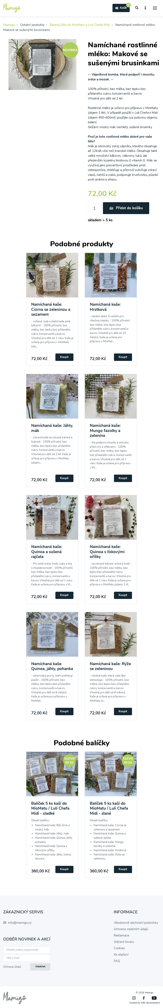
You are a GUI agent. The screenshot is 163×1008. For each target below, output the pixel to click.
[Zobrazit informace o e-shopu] (145, 8)
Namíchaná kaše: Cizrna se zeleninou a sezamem (50, 309)
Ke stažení (121, 954)
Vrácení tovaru (124, 942)
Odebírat (40, 966)
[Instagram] (134, 998)
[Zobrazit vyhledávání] (137, 8)
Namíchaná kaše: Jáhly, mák (52, 428)
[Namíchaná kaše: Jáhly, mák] (52, 398)
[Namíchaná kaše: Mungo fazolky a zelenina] (111, 398)
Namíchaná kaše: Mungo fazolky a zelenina (105, 430)
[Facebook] (143, 998)
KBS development (150, 1002)
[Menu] (155, 8)
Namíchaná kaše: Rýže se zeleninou (110, 666)
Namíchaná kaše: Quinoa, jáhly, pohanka (52, 666)
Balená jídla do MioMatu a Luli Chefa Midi (80, 25)
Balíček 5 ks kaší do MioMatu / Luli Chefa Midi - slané (109, 808)
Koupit (64, 357)
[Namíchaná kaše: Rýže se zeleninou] (111, 637)
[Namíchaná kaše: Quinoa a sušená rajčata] (52, 520)
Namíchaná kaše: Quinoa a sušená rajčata (46, 551)
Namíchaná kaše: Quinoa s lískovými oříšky (107, 551)
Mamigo (9, 25)
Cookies (119, 948)
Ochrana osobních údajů (131, 929)
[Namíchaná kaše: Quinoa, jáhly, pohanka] (52, 637)
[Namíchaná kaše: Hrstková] (111, 277)
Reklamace (121, 935)
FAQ (117, 961)
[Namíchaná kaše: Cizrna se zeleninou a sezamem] (52, 277)
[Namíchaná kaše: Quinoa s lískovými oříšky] (111, 520)
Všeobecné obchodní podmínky (136, 923)
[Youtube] (154, 998)
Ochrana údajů (12, 967)
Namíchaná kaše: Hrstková (105, 307)
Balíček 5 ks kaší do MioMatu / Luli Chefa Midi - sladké (50, 808)
